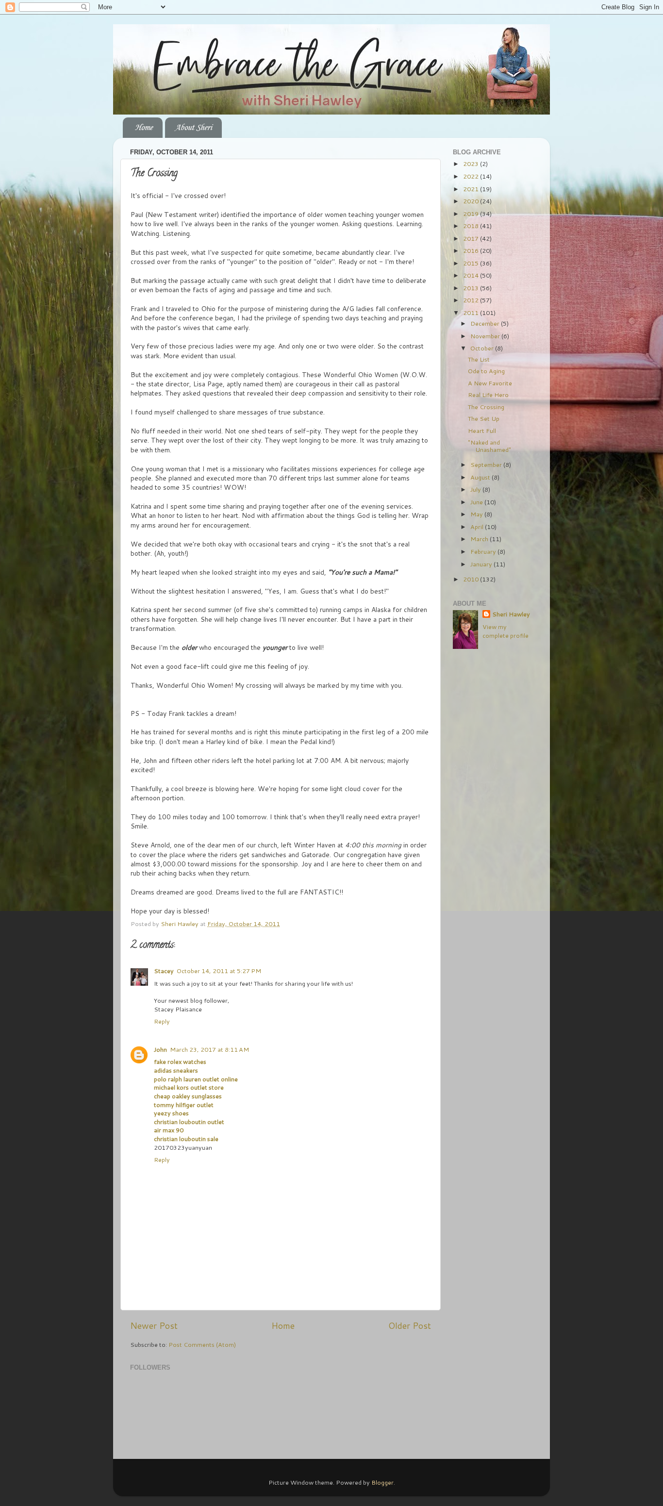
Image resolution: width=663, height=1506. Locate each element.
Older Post (409, 1326)
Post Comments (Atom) (202, 1344)
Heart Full (482, 430)
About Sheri (193, 127)
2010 (471, 579)
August (481, 477)
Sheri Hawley (511, 614)
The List (479, 359)
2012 (471, 300)
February (483, 551)
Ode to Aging (486, 370)
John (160, 1049)
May (477, 514)
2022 (471, 176)
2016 (471, 250)
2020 (471, 201)
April (477, 526)
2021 (471, 188)
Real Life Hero (488, 394)
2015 (471, 263)
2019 (471, 213)
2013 (471, 287)
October (482, 348)
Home (143, 127)
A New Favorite (490, 383)
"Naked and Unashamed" (489, 446)
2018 (471, 225)
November (485, 335)
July (476, 489)
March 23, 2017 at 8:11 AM (209, 1049)
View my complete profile (505, 631)
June (477, 501)
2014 (471, 275)
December (485, 323)
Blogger (382, 1482)
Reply (162, 1021)
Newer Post (154, 1326)
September (486, 464)
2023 (471, 163)
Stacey (164, 970)
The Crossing (486, 406)
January (482, 564)
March (480, 538)
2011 (471, 312)
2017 (471, 238)
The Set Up (483, 418)
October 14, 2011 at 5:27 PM (219, 970)
